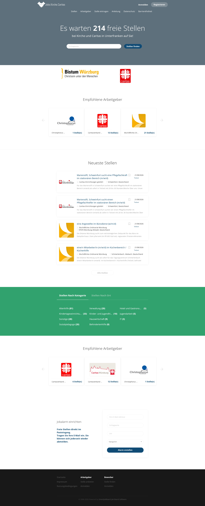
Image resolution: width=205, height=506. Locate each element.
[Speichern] (129, 175)
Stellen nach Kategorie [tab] (72, 295)
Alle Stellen (102, 273)
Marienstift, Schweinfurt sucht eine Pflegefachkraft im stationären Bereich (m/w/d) (102, 177)
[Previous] (43, 120)
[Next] (161, 120)
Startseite (61, 477)
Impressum (62, 481)
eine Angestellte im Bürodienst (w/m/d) (96, 223)
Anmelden (143, 4)
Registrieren (159, 4)
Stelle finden (109, 481)
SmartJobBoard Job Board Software (112, 499)
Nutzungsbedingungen (67, 486)
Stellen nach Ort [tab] (101, 295)
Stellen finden (133, 46)
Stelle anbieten (87, 481)
